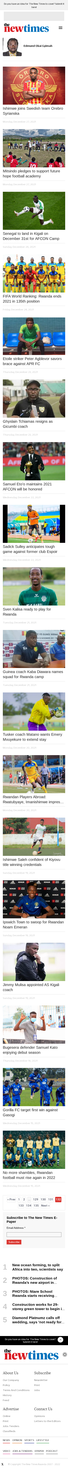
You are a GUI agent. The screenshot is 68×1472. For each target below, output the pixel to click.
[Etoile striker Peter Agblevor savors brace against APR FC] (34, 336)
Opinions (39, 1416)
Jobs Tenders (11, 1426)
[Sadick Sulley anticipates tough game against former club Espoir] (34, 524)
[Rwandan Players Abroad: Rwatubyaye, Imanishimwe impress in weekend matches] (34, 774)
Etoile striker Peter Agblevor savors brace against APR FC (32, 361)
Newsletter (41, 1380)
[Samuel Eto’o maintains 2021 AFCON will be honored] (34, 461)
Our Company (11, 1380)
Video (6, 1450)
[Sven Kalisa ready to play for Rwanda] (34, 586)
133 (21, 1205)
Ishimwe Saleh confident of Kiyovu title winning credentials (31, 862)
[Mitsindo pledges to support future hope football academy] (34, 148)
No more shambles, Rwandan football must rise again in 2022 (29, 1175)
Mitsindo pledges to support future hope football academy (31, 173)
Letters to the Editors (47, 1421)
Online (6, 1416)
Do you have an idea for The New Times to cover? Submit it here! (30, 1340)
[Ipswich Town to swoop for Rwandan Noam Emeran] (34, 899)
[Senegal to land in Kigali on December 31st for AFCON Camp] (34, 211)
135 (36, 1205)
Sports (29, 1440)
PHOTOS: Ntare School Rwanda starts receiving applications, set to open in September (28, 1298)
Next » (45, 1205)
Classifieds (9, 1431)
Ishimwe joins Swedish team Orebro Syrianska (33, 110)
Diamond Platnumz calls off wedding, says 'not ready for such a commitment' (32, 1322)
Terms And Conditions (16, 1390)
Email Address (16, 1227)
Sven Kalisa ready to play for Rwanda (27, 611)
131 (50, 1199)
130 (43, 1199)
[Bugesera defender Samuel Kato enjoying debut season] (34, 1024)
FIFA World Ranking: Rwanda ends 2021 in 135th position (32, 298)
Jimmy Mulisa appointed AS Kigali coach (31, 987)
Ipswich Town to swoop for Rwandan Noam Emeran (33, 924)
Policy (6, 1385)
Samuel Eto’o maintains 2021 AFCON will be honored (27, 486)
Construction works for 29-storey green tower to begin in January (33, 1309)
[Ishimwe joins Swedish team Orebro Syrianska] (34, 86)
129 (35, 1199)
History (7, 1395)
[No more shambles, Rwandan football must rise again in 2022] (34, 1150)
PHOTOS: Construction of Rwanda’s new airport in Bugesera (30, 1282)
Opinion (17, 1440)
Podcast (52, 1450)
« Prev (11, 1199)
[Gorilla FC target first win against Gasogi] (34, 1087)
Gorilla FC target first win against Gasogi (30, 1112)
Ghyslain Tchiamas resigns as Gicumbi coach (28, 423)
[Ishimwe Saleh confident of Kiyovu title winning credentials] (34, 837)
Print (37, 1385)
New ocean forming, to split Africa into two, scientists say (37, 1267)
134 (28, 1205)
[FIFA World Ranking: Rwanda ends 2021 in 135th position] (34, 273)
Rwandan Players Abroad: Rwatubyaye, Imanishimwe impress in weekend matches (32, 800)
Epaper (39, 1450)
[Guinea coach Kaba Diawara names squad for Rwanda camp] (34, 649)
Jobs (37, 1390)
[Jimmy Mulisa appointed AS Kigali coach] (34, 962)
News (6, 1440)
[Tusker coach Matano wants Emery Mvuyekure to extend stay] (34, 711)
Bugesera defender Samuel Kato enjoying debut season (30, 1050)
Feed (6, 1400)
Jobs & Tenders (22, 1450)
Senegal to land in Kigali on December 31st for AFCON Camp (31, 236)
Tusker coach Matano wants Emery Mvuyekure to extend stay (32, 737)
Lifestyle (42, 1440)
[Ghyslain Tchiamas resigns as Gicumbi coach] (34, 398)
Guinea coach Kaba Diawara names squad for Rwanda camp (33, 674)
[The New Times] (26, 31)
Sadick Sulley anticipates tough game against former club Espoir (30, 549)
